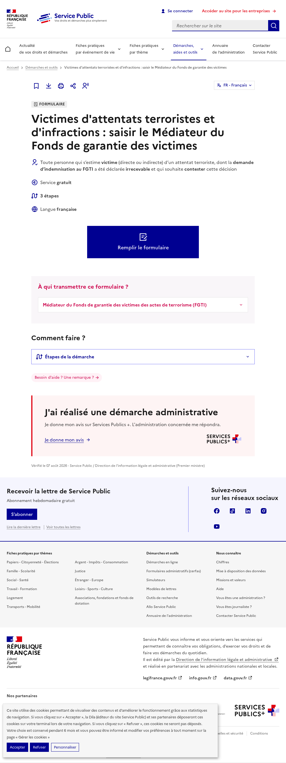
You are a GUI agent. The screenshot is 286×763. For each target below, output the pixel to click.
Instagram (263, 510)
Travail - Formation (22, 588)
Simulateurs (155, 580)
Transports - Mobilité (23, 606)
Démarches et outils (41, 67)
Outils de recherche (162, 597)
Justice (80, 571)
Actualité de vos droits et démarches (43, 49)
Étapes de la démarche (69, 356)
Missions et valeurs (231, 580)
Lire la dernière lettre (23, 527)
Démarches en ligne (162, 562)
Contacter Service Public (265, 49)
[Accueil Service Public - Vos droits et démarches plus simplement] (73, 23)
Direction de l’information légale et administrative (224, 660)
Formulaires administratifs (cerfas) (173, 571)
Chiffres (222, 562)
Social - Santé (17, 580)
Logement (15, 597)
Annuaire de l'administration (169, 615)
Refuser (39, 747)
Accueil (13, 67)
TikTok (232, 510)
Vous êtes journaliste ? (234, 606)
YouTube (216, 526)
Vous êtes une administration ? (240, 597)
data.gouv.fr (235, 678)
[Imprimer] (61, 86)
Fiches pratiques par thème (144, 49)
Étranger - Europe (89, 580)
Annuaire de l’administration (228, 49)
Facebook (216, 510)
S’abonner (22, 514)
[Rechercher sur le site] (273, 25)
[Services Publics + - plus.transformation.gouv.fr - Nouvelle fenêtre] (257, 710)
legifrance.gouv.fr (160, 678)
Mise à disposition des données (241, 571)
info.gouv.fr (200, 678)
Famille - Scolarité (21, 571)
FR (235, 85)
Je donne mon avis (64, 439)
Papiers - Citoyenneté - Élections (33, 562)
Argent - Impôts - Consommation (101, 562)
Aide (220, 588)
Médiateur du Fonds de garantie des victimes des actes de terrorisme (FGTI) (125, 304)
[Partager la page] (73, 86)
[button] (85, 86)
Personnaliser (65, 747)
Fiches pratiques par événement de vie (95, 49)
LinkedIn (248, 510)
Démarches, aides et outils (185, 49)
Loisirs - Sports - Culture (94, 588)
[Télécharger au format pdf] (49, 86)
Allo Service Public (161, 606)
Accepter (17, 747)
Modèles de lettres (161, 588)
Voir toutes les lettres (63, 527)
